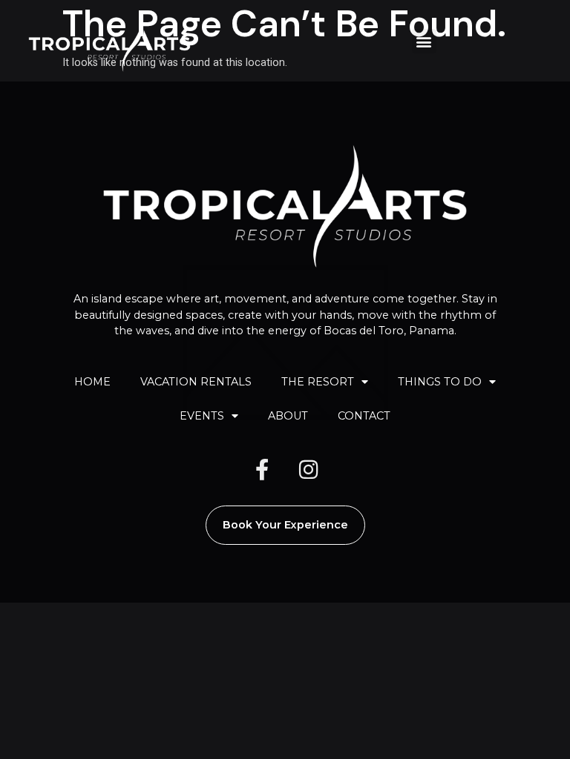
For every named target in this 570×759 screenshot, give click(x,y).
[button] (424, 41)
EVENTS (202, 415)
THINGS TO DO (440, 381)
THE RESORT (317, 381)
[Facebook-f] (262, 469)
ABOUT (288, 415)
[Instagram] (308, 469)
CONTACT (364, 415)
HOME (92, 381)
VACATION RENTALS (196, 381)
